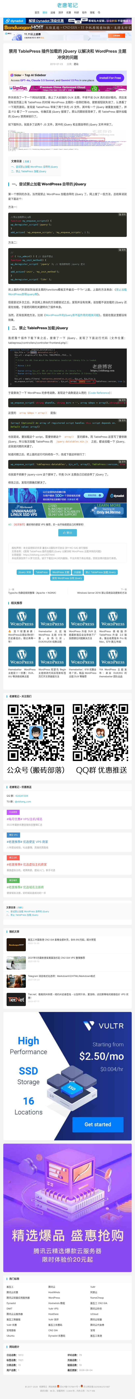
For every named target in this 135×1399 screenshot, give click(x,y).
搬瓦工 (10, 1286)
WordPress (54, 1297)
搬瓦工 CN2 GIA (98, 1303)
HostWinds (54, 1292)
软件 (84, 12)
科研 (76, 12)
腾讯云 (51, 1286)
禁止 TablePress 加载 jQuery (101, 572)
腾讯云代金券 (97, 1324)
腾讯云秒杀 (96, 1308)
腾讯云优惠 (12, 1292)
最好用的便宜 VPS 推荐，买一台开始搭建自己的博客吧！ (55, 524)
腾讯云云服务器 (15, 1314)
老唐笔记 (67, 5)
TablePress (42, 572)
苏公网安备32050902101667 (96, 1387)
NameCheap (97, 1297)
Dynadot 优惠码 (56, 1335)
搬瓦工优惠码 (55, 1324)
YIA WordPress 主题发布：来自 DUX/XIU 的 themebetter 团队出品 (113, 673)
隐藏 (27, 161)
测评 (60, 12)
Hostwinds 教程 (56, 1303)
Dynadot (11, 1303)
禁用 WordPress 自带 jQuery (67, 578)
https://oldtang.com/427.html (38, 554)
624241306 (21, 795)
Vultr (92, 1286)
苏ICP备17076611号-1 (69, 1387)
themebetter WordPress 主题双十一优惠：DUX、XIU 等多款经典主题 (22, 673)
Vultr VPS (53, 1308)
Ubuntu (10, 1335)
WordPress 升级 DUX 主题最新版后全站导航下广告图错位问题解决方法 (82, 635)
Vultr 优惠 (12, 1324)
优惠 (68, 12)
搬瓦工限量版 (13, 1319)
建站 (45, 12)
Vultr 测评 (53, 1319)
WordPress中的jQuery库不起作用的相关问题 (72, 315)
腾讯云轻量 (96, 1319)
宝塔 (92, 1330)
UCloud (94, 1314)
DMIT (9, 1308)
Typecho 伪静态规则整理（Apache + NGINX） (32, 592)
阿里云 (93, 1292)
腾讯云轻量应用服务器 (18, 1297)
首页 (37, 12)
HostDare (53, 1314)
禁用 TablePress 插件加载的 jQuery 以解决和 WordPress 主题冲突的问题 (62, 551)
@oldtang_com (23, 801)
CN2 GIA (53, 1330)
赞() (67, 532)
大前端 (77, 572)
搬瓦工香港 (96, 1335)
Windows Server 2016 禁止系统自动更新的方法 (102, 592)
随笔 (92, 12)
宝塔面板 (11, 1330)
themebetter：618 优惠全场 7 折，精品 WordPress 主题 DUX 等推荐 (82, 673)
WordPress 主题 (60, 572)
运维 (53, 12)
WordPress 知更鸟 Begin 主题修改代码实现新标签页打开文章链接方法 (52, 673)
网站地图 (52, 1387)
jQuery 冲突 (25, 572)
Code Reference (99, 392)
